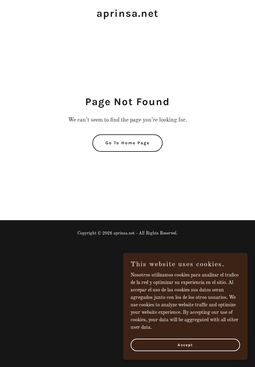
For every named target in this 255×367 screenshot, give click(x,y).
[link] (127, 15)
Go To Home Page (127, 143)
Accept (185, 344)
